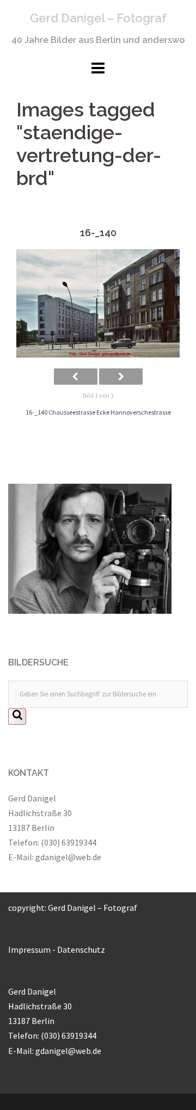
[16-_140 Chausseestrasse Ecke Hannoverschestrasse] (98, 303)
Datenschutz (81, 949)
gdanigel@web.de (68, 857)
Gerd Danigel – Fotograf (98, 18)
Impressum (29, 949)
